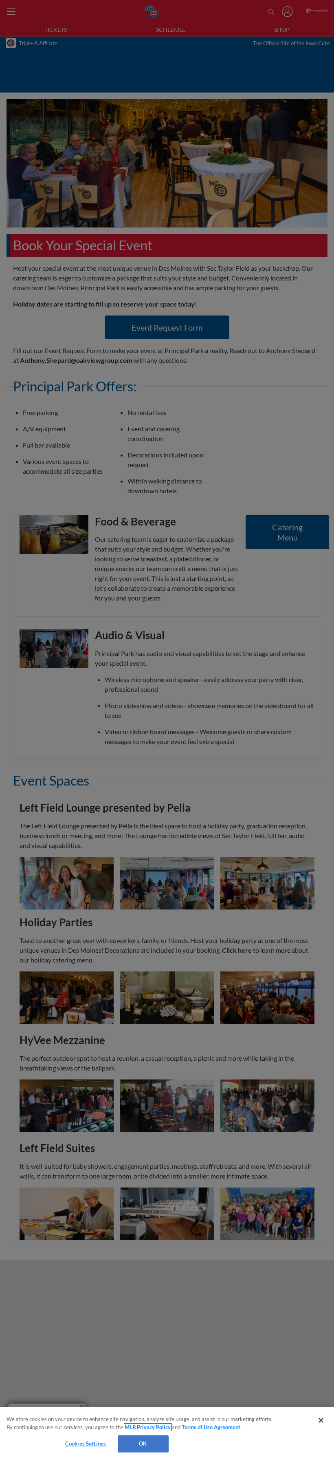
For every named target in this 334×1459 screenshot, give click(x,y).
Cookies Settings (85, 1443)
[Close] (321, 1420)
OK (143, 1443)
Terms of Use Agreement (211, 1427)
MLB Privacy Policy (148, 1427)
